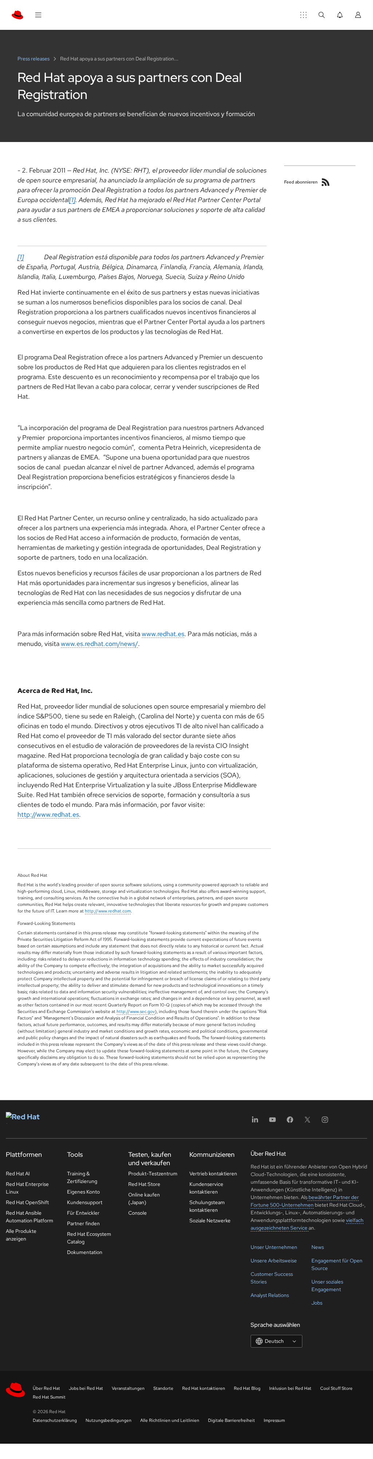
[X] (307, 1122)
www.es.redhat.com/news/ (99, 643)
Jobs (316, 1303)
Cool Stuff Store (336, 1388)
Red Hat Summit (49, 1397)
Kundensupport (84, 1202)
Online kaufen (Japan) (144, 1198)
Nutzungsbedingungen (108, 1420)
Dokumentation (84, 1252)
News (317, 1247)
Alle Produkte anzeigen (21, 1235)
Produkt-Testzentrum (152, 1173)
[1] (72, 200)
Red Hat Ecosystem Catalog (89, 1238)
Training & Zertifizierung (82, 1177)
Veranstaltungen (128, 1388)
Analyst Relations (270, 1295)
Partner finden (83, 1223)
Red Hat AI (18, 1173)
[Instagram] (325, 1122)
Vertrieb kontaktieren (213, 1173)
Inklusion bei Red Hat (290, 1388)
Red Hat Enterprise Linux (27, 1188)
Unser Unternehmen (274, 1247)
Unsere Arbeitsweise (274, 1260)
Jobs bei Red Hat (86, 1388)
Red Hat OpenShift (27, 1202)
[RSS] (325, 182)
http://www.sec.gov (136, 1011)
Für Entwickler (83, 1213)
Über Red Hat (46, 1388)
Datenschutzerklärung (55, 1420)
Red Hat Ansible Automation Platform (29, 1217)
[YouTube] (272, 1122)
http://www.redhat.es (48, 814)
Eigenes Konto (83, 1191)
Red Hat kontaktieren (203, 1388)
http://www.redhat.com (108, 911)
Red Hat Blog (247, 1388)
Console (137, 1213)
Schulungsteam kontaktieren (207, 1206)
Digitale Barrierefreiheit (231, 1420)
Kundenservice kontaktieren (206, 1188)
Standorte (163, 1388)
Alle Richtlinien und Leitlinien (169, 1420)
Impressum (274, 1420)
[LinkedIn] (255, 1122)
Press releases (34, 58)
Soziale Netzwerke (210, 1220)
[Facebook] (290, 1122)
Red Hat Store (144, 1184)
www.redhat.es (163, 634)
